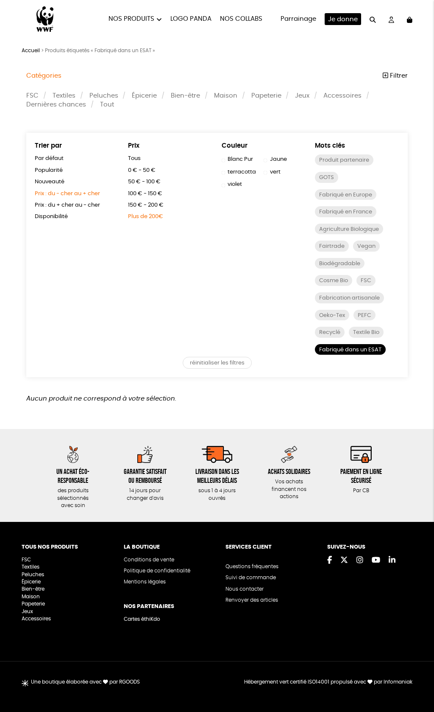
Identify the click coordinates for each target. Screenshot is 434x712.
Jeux (302, 96)
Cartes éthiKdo (142, 619)
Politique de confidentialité (157, 571)
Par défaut (49, 158)
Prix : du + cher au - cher (67, 205)
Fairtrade (332, 246)
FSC (32, 96)
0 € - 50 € (142, 170)
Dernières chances (56, 104)
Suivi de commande (250, 577)
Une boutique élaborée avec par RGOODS (85, 682)
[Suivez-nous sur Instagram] (359, 560)
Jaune (278, 159)
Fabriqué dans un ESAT (350, 350)
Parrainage (298, 19)
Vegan (366, 246)
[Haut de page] (417, 678)
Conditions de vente (149, 560)
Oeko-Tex (332, 315)
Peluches (103, 96)
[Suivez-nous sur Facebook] (329, 560)
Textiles (64, 96)
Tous (134, 158)
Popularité (49, 170)
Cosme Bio (333, 280)
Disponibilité (51, 216)
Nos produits (131, 19)
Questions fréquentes (251, 566)
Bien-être (185, 96)
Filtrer (398, 76)
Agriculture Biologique (349, 229)
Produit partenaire (344, 160)
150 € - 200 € (146, 205)
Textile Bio (366, 332)
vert (275, 172)
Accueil (31, 50)
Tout (107, 104)
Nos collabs (241, 19)
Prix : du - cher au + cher (67, 193)
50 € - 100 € (144, 182)
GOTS (326, 177)
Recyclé (329, 332)
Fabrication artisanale (349, 298)
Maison (225, 96)
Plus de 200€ (145, 216)
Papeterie (266, 96)
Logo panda (190, 19)
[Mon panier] (409, 19)
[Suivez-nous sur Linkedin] (392, 560)
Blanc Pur (240, 159)
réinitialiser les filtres (217, 363)
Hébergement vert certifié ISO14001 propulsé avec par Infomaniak (328, 682)
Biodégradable (339, 263)
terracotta (242, 172)
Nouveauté (49, 182)
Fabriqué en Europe (345, 195)
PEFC (364, 315)
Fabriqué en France (345, 212)
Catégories (43, 76)
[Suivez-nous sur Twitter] (344, 560)
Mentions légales (145, 582)
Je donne (343, 19)
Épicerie (144, 96)
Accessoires (342, 96)
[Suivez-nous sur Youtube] (376, 560)
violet (235, 184)
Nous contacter (244, 589)
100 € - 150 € (145, 193)
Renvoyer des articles (251, 600)
